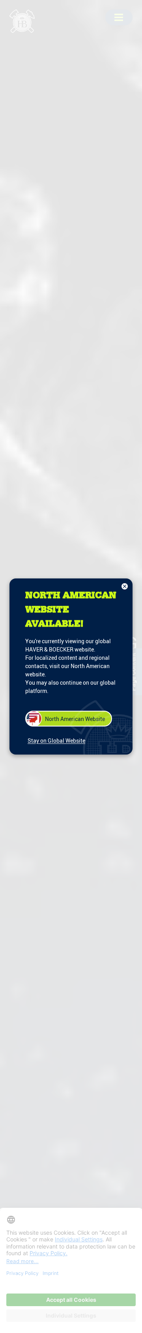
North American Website (75, 719)
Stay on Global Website (56, 740)
